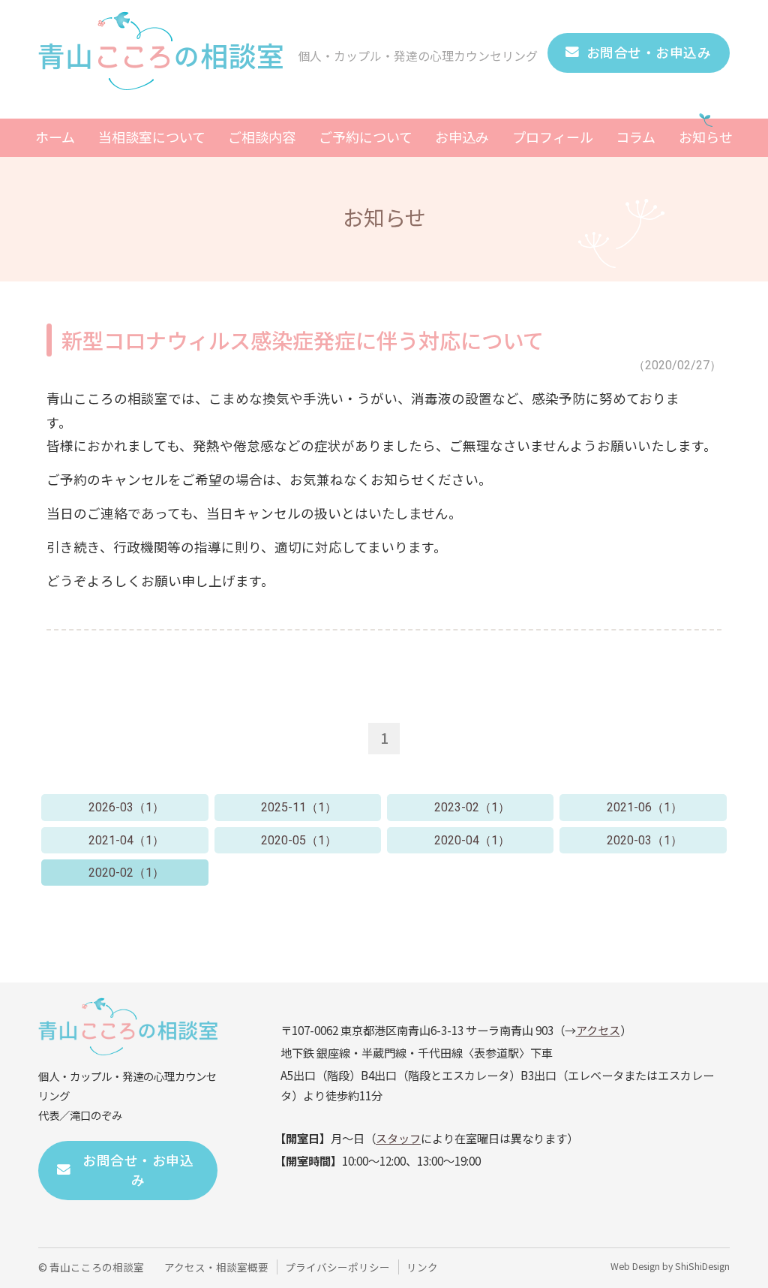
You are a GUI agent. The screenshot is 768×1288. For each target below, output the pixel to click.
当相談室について (152, 136)
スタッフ (398, 1138)
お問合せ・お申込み (649, 52)
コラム (636, 136)
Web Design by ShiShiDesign (670, 1266)
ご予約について (365, 136)
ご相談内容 (262, 136)
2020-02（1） (126, 872)
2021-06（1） (644, 807)
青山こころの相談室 (97, 1266)
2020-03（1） (644, 840)
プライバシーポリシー (337, 1266)
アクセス (598, 1030)
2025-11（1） (299, 807)
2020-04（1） (472, 840)
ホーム (55, 136)
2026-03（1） (126, 807)
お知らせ (706, 136)
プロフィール (552, 136)
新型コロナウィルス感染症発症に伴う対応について (303, 339)
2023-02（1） (472, 807)
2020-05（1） (299, 840)
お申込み (462, 136)
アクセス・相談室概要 (216, 1266)
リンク (422, 1266)
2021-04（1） (126, 840)
